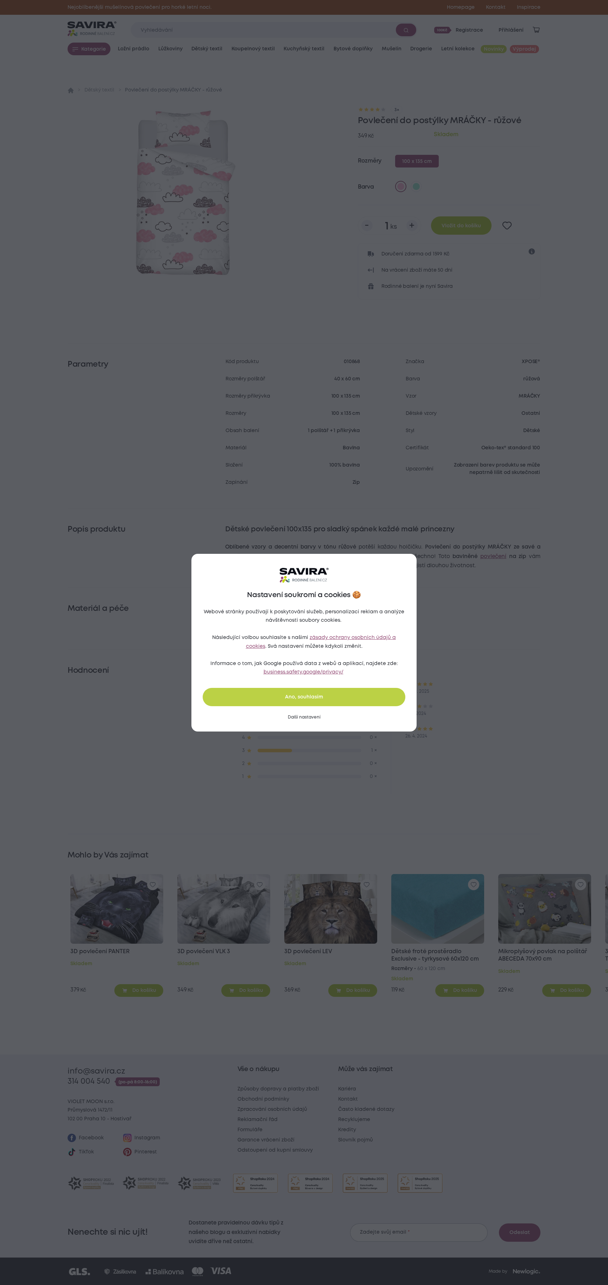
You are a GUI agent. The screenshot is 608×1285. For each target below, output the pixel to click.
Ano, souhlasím (304, 697)
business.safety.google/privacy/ (303, 672)
